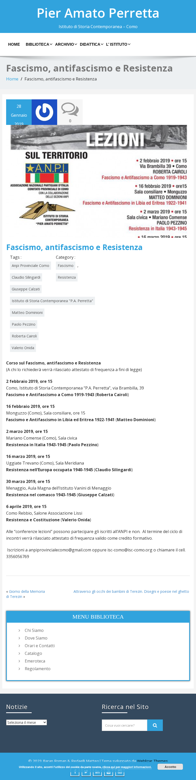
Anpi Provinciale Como (30, 265)
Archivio (64, 44)
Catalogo (33, 653)
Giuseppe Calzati (26, 289)
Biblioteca (37, 44)
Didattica (90, 44)
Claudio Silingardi (26, 277)
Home (14, 44)
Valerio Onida (23, 347)
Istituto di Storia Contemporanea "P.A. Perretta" (52, 300)
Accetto (170, 766)
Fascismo (66, 265)
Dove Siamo (36, 638)
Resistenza (67, 277)
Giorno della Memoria (27, 591)
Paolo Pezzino (23, 324)
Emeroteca (35, 661)
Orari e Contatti (40, 645)
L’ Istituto (116, 44)
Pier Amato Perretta (98, 12)
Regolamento (38, 668)
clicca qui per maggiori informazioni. (127, 767)
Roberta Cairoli (24, 336)
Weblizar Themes (152, 760)
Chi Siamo (34, 630)
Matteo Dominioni (27, 312)
